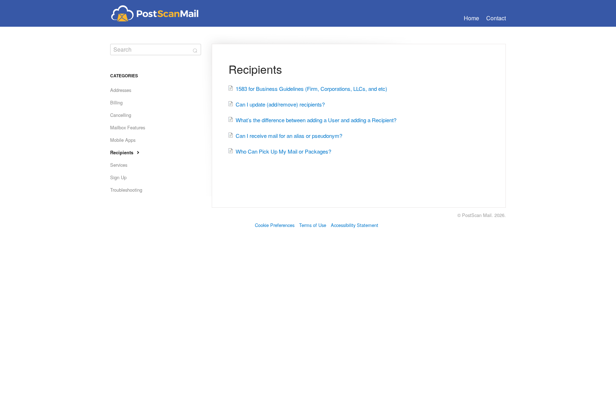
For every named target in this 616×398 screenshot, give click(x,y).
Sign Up (118, 177)
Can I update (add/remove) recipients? (280, 104)
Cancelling (120, 115)
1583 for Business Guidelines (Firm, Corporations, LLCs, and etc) (311, 88)
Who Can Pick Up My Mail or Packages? (283, 151)
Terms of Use (312, 225)
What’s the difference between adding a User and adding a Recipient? (316, 120)
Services (118, 164)
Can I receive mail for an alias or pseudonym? (289, 135)
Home (471, 18)
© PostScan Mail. (475, 215)
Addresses (120, 90)
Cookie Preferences (274, 225)
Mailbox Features (127, 127)
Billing (116, 102)
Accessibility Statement (354, 225)
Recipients (121, 152)
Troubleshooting (126, 189)
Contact (496, 18)
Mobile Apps (122, 139)
